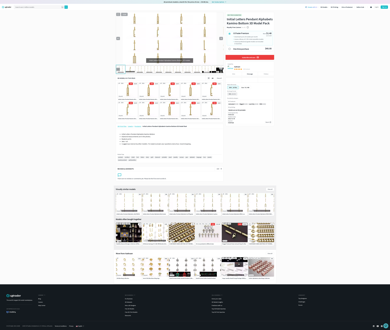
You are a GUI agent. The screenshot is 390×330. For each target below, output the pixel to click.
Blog (39, 299)
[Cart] (371, 7)
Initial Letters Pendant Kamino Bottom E (212, 99)
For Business (129, 299)
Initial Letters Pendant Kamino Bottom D (191, 99)
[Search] (66, 7)
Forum (300, 305)
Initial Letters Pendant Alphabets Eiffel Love (233, 214)
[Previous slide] (118, 38)
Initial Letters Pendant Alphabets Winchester (154, 214)
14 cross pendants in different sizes (205, 244)
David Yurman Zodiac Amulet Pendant (206, 278)
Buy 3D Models (129, 295)
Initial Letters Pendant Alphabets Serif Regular (181, 214)
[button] (62, 7)
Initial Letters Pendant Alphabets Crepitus (206, 214)
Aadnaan (237, 67)
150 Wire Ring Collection (123, 278)
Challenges (301, 302)
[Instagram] (382, 326)
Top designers (302, 298)
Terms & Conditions (61, 326)
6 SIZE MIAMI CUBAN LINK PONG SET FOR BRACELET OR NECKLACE (186, 244)
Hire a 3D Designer (130, 305)
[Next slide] (221, 38)
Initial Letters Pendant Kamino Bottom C (170, 99)
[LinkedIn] (373, 326)
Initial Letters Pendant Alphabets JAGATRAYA (128, 214)
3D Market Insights (217, 302)
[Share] (266, 80)
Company (40, 295)
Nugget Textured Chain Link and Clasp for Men (234, 244)
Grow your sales (216, 299)
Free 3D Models (129, 309)
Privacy (71, 326)
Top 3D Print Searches (218, 312)
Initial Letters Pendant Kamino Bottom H (170, 118)
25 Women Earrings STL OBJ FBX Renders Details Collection (158, 244)
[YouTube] (377, 326)
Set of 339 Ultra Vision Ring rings (151, 278)
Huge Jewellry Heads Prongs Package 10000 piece (235, 278)
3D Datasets (128, 302)
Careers (40, 302)
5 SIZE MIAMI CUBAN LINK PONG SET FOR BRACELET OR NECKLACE (266, 244)
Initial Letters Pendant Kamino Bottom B (149, 99)
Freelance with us (217, 305)
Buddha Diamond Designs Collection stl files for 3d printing (131, 244)
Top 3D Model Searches (219, 309)
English (79, 326)
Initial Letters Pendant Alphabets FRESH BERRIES (261, 214)
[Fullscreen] (118, 14)
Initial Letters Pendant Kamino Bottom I (191, 118)
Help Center (41, 305)
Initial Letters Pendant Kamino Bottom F (128, 118)
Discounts (128, 315)
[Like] (234, 80)
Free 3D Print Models (131, 312)
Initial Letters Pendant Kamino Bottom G (149, 118)
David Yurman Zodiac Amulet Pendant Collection (182, 278)
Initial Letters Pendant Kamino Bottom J (212, 118)
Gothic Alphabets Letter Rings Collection (259, 278)
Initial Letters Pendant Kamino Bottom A (128, 99)
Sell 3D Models (216, 295)
